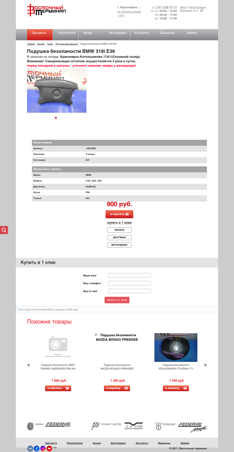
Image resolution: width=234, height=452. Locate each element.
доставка (119, 237)
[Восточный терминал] (49, 10)
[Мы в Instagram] (43, 448)
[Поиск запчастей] (4, 230)
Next (206, 365)
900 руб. (119, 205)
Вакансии (167, 33)
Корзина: (186, 10)
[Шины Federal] (49, 426)
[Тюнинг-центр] (117, 426)
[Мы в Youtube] (49, 448)
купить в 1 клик (119, 222)
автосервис (119, 245)
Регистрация (197, 7)
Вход (183, 7)
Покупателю (66, 33)
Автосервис (117, 33)
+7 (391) (164, 7)
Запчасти (39, 33)
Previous (28, 365)
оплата (119, 230)
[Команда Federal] (181, 427)
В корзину (54, 388)
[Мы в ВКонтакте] (30, 448)
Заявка (191, 33)
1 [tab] (56, 117)
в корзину (117, 214)
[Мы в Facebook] (36, 448)
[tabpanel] (56, 90)
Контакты (142, 33)
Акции (87, 33)
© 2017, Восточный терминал (188, 448)
